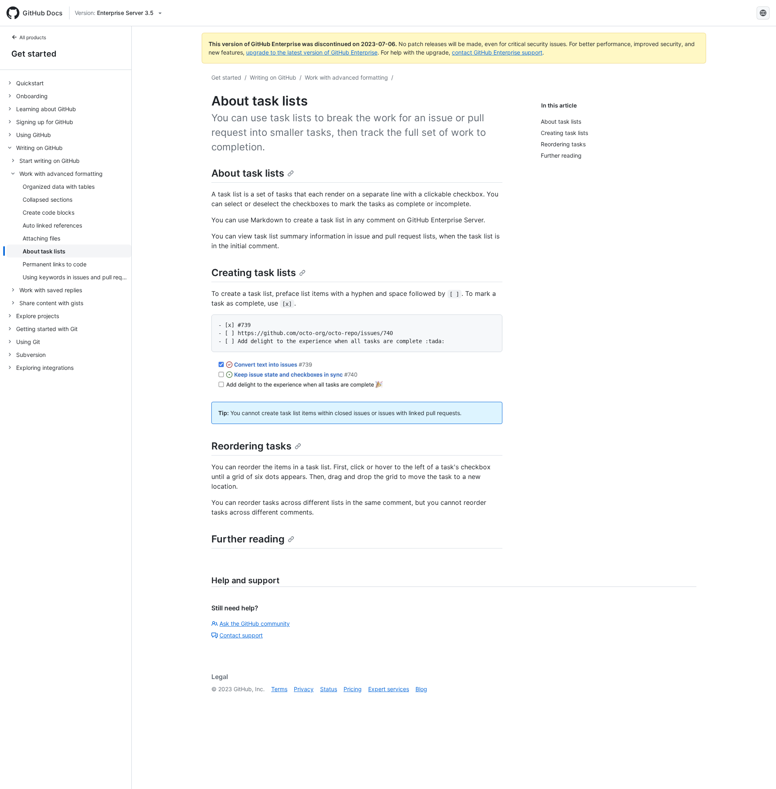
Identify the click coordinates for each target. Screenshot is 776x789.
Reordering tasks (251, 446)
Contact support (241, 635)
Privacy (304, 689)
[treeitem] (68, 82)
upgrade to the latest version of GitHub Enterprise (311, 52)
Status (328, 689)
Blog (421, 689)
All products (32, 37)
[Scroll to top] (758, 771)
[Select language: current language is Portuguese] (763, 12)
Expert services (388, 689)
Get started (34, 54)
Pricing (353, 689)
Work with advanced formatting (346, 77)
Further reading (248, 539)
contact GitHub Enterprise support (497, 52)
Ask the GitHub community (254, 623)
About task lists (247, 173)
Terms (279, 689)
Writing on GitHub (273, 77)
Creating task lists (253, 272)
